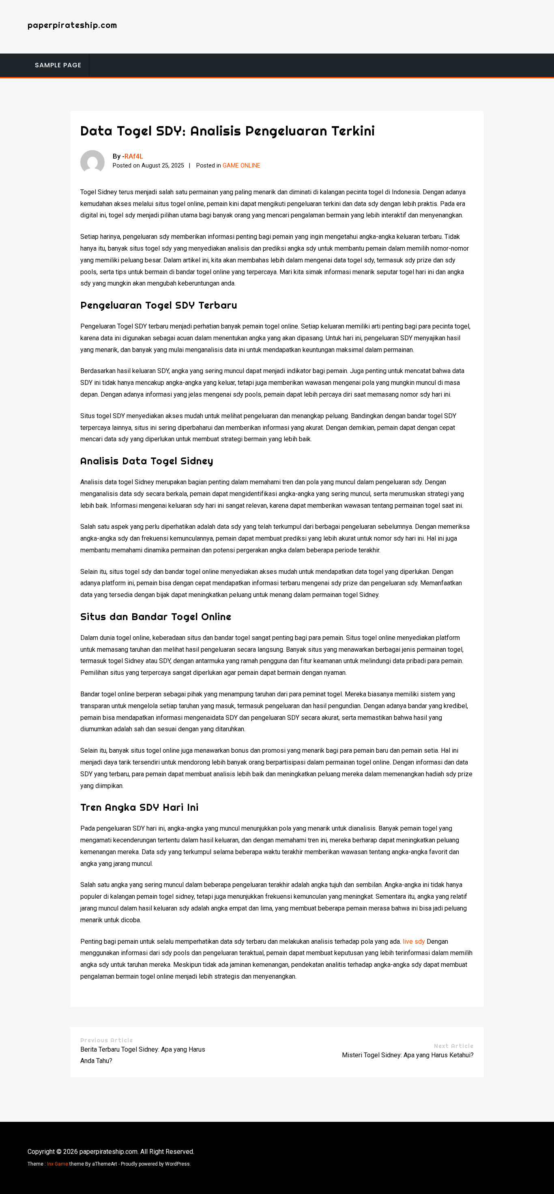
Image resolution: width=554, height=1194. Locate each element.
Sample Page (58, 65)
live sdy (414, 941)
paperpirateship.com (72, 25)
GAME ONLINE (241, 165)
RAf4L (134, 156)
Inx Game (57, 1164)
